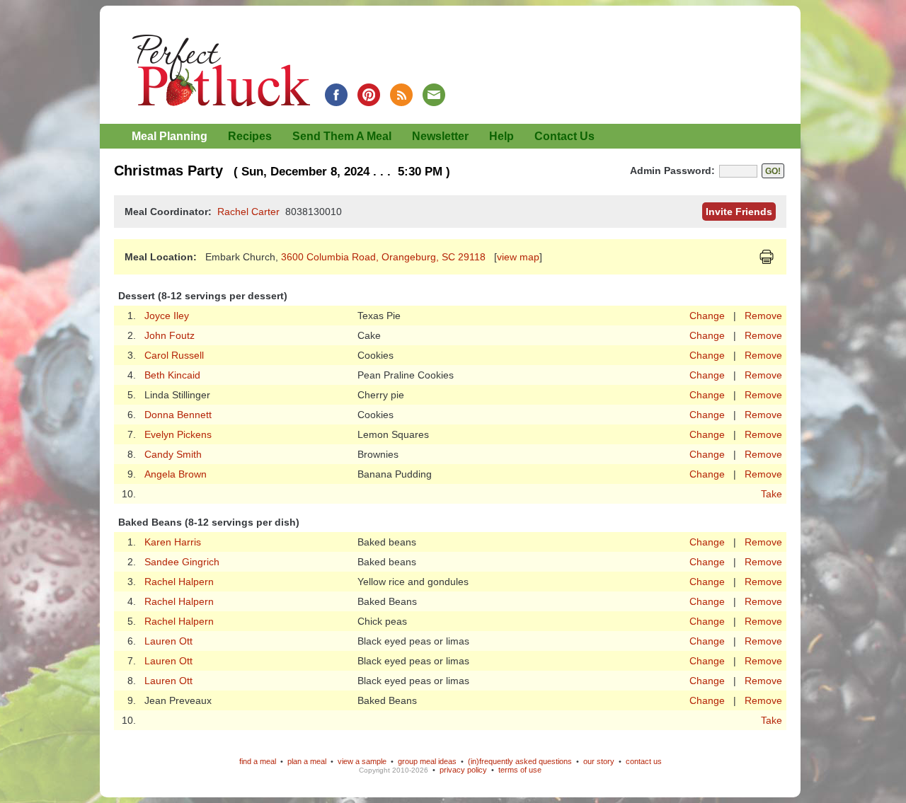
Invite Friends (739, 211)
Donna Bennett (178, 414)
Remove (763, 315)
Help (501, 136)
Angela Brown (175, 474)
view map (518, 256)
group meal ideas (427, 761)
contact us (644, 761)
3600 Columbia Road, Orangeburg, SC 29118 (384, 256)
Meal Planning (169, 136)
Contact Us (564, 136)
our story (598, 761)
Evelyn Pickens (178, 434)
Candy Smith (173, 454)
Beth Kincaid (172, 375)
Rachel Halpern (179, 581)
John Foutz (169, 335)
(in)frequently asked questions (520, 761)
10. (129, 493)
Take (771, 493)
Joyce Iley (166, 315)
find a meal (257, 761)
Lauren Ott (168, 641)
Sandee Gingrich (181, 561)
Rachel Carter (248, 211)
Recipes (250, 136)
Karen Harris (172, 542)
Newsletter (440, 136)
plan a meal (306, 761)
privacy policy (463, 770)
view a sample (362, 761)
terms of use (519, 770)
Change (707, 315)
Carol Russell (174, 355)
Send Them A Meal (341, 136)
